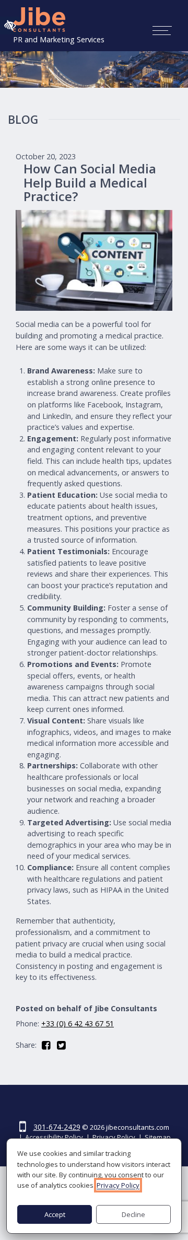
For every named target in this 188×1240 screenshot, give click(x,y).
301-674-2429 (56, 1127)
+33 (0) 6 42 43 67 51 (77, 1023)
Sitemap (158, 1137)
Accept (54, 1214)
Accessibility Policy (54, 1137)
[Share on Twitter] (64, 1045)
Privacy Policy (113, 1137)
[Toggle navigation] (162, 31)
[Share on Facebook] (49, 1045)
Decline (133, 1214)
